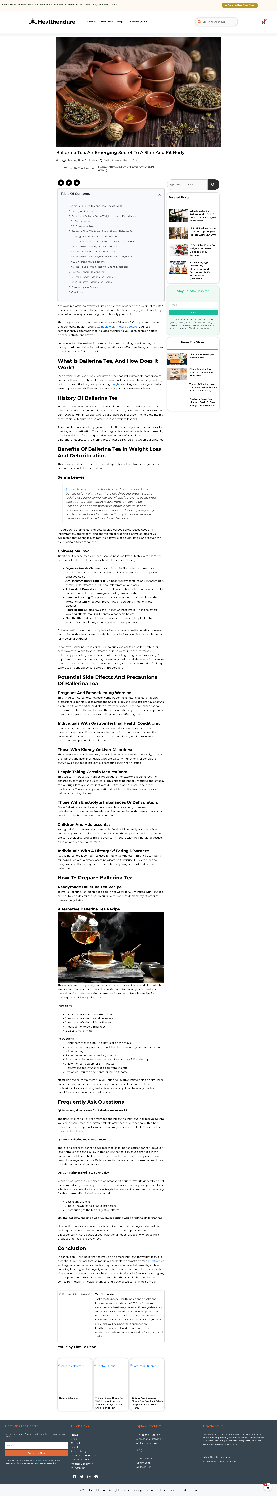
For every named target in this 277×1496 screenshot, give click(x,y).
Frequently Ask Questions (87, 287)
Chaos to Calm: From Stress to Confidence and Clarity (201, 372)
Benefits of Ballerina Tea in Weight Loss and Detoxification (104, 216)
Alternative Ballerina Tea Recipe (93, 282)
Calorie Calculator (69, 1398)
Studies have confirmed (83, 489)
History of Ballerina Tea (84, 211)
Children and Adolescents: (91, 261)
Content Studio (138, 21)
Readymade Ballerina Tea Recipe (94, 277)
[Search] (213, 184)
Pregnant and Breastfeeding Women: (97, 236)
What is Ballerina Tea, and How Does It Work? (97, 206)
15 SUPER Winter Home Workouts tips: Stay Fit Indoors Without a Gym (203, 231)
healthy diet (156, 1261)
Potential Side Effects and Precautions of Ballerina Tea (103, 231)
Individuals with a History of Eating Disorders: (102, 266)
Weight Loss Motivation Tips (120, 160)
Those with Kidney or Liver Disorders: (97, 246)
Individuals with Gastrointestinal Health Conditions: (105, 241)
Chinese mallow (84, 226)
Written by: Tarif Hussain (79, 168)
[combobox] (216, 22)
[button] (159, 195)
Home (90, 21)
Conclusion (78, 292)
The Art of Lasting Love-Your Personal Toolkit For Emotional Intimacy (203, 387)
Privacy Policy (42, 1460)
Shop (120, 21)
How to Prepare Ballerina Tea (87, 272)
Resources (107, 21)
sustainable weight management (115, 326)
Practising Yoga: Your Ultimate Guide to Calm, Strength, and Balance (202, 402)
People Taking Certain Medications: (96, 251)
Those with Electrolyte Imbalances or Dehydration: (105, 256)
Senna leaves (83, 221)
